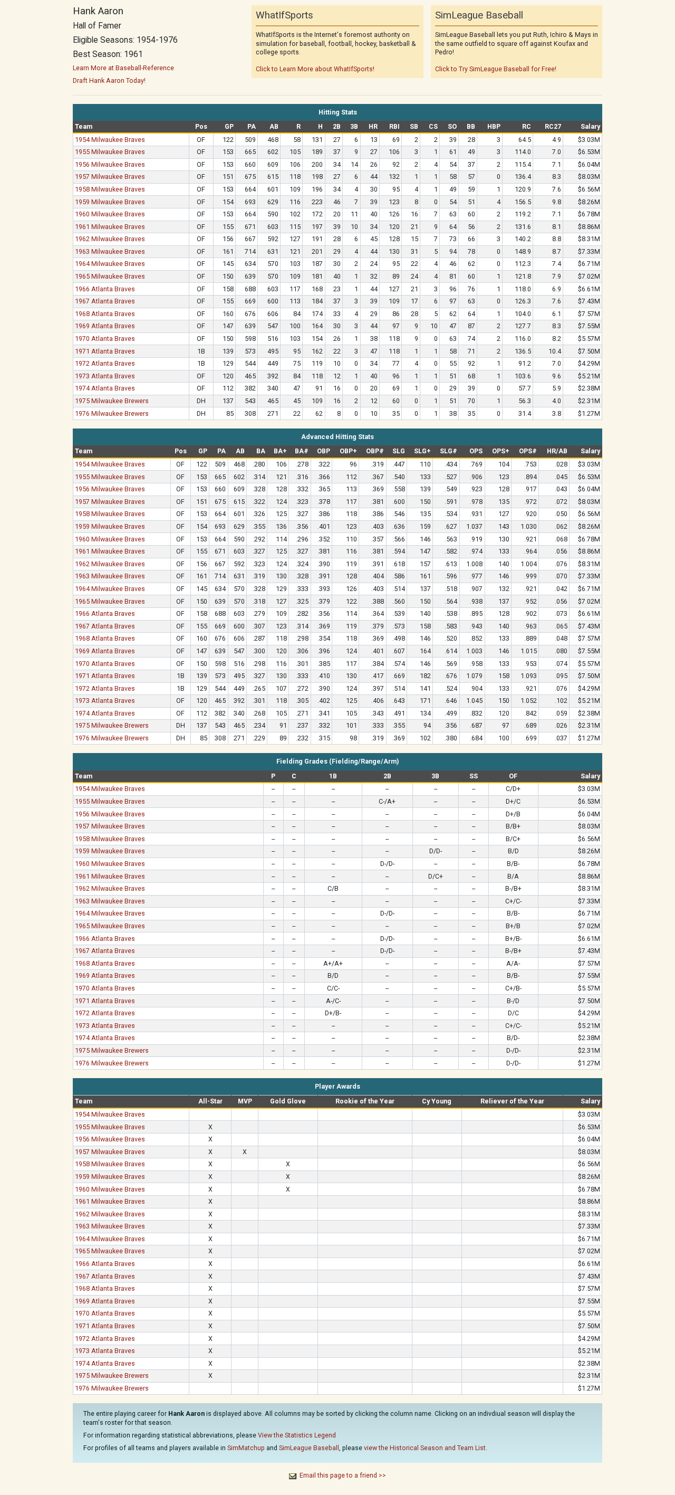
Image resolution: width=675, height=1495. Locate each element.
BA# (301, 451)
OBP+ (348, 451)
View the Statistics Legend (297, 1435)
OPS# (528, 451)
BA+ (280, 451)
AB (273, 126)
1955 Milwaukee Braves (110, 152)
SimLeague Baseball (309, 1448)
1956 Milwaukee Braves (110, 164)
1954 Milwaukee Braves (110, 140)
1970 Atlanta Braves (105, 338)
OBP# (375, 451)
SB (414, 126)
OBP (323, 451)
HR (373, 126)
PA (251, 126)
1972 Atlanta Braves (105, 363)
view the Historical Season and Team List (425, 1448)
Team (83, 126)
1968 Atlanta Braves (105, 314)
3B (354, 126)
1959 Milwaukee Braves (110, 202)
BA (260, 451)
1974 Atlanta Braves (105, 388)
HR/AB (557, 451)
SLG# (448, 451)
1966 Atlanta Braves (105, 289)
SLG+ (422, 451)
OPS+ (500, 451)
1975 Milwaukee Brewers (112, 401)
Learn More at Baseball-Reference (123, 68)
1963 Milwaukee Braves (110, 251)
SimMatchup (246, 1448)
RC (526, 126)
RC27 (553, 126)
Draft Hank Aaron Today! (109, 80)
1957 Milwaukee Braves (110, 176)
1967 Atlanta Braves (105, 301)
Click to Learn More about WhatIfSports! (315, 69)
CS (433, 126)
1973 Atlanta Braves (105, 376)
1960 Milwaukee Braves (110, 214)
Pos (201, 126)
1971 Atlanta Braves (105, 351)
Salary (590, 126)
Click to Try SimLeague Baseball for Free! (495, 69)
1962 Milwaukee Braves (110, 239)
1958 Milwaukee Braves (110, 189)
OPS (476, 451)
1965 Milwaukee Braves (110, 276)
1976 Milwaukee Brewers (112, 413)
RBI (394, 126)
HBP (493, 126)
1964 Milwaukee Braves (110, 264)
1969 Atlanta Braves (105, 326)
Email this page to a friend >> (343, 1475)
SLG (398, 451)
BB (471, 126)
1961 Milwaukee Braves (110, 227)
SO (452, 126)
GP (229, 126)
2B (337, 126)
